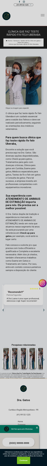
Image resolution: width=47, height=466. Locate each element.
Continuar (24, 460)
